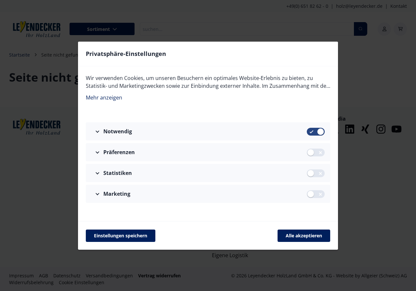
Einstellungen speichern (120, 235)
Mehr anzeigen (104, 97)
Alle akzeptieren (304, 235)
